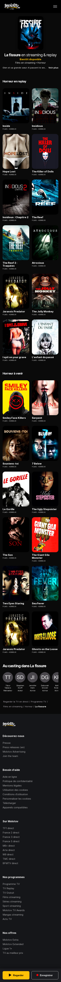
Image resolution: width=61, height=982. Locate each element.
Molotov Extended (13, 944)
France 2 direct (11, 832)
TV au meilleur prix (13, 952)
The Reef (37, 217)
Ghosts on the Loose (45, 649)
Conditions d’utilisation (15, 794)
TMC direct (9, 858)
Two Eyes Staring (13, 603)
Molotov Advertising (14, 751)
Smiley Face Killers (14, 417)
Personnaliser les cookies (17, 798)
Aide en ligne (10, 776)
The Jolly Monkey (43, 311)
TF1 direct (8, 828)
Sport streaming (12, 905)
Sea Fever (38, 603)
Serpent (37, 417)
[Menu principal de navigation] (55, 6)
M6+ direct (9, 845)
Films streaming (11, 897)
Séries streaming (12, 901)
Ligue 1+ (7, 948)
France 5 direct (11, 841)
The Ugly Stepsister (44, 509)
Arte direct (9, 850)
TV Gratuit (8, 892)
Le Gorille (8, 509)
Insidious (37, 126)
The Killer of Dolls (43, 171)
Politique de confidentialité (18, 781)
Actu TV (7, 919)
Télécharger (9, 803)
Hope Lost (9, 171)
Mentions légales (12, 785)
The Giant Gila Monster (40, 556)
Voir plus (53, 67)
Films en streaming (25, 62)
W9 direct (8, 854)
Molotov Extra (10, 939)
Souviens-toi (11, 463)
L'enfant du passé (43, 357)
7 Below (37, 463)
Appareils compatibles (15, 807)
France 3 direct (11, 836)
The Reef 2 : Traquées (10, 264)
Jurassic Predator (14, 311)
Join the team (10, 756)
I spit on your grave (14, 357)
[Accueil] (12, 6)
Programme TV (11, 884)
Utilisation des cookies (15, 789)
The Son (8, 555)
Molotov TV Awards (14, 910)
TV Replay (8, 888)
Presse (7, 742)
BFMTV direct (10, 863)
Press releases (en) (14, 747)
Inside (6, 126)
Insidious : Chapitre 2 (15, 217)
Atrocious (38, 262)
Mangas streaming (13, 914)
